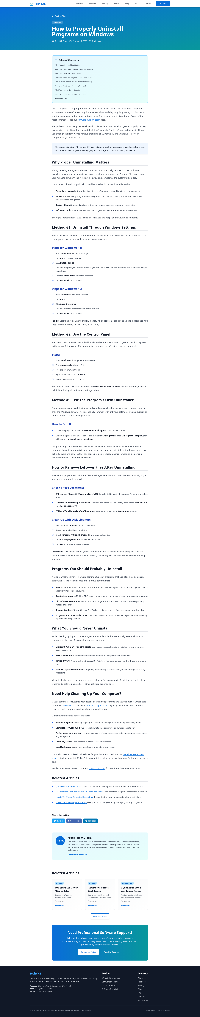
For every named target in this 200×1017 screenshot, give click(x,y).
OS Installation (108, 985)
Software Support (109, 982)
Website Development (111, 978)
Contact (148, 4)
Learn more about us (77, 854)
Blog (127, 4)
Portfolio (92, 4)
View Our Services (111, 952)
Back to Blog (60, 16)
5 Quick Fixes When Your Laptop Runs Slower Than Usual (131, 891)
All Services (143, 1000)
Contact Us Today (88, 952)
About (116, 4)
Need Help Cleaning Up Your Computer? (70, 94)
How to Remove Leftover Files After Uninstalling (73, 82)
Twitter (60, 821)
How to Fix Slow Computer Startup (71, 802)
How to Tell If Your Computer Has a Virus (74, 797)
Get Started (163, 4)
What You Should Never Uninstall (68, 90)
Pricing (105, 4)
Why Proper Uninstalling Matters (67, 65)
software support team (89, 119)
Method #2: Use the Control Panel (68, 73)
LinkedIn (92, 821)
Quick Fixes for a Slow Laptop (69, 786)
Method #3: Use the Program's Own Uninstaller (73, 77)
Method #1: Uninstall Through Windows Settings (74, 69)
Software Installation (111, 989)
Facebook (76, 821)
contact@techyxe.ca (44, 991)
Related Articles (61, 98)
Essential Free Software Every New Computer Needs (79, 791)
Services (79, 4)
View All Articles (100, 916)
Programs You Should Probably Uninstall (70, 86)
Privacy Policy (150, 1010)
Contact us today (97, 768)
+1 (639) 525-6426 (44, 988)
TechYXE (67, 705)
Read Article (59, 905)
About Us (142, 978)
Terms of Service (164, 1010)
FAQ (136, 4)
